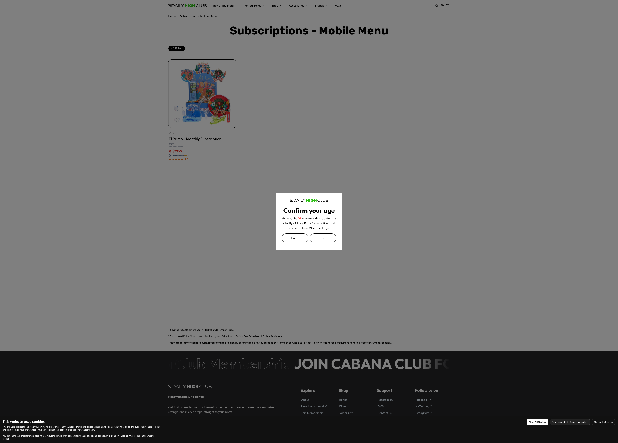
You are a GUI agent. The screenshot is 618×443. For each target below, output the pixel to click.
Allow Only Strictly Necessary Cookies (570, 422)
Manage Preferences (603, 422)
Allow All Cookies (537, 422)
